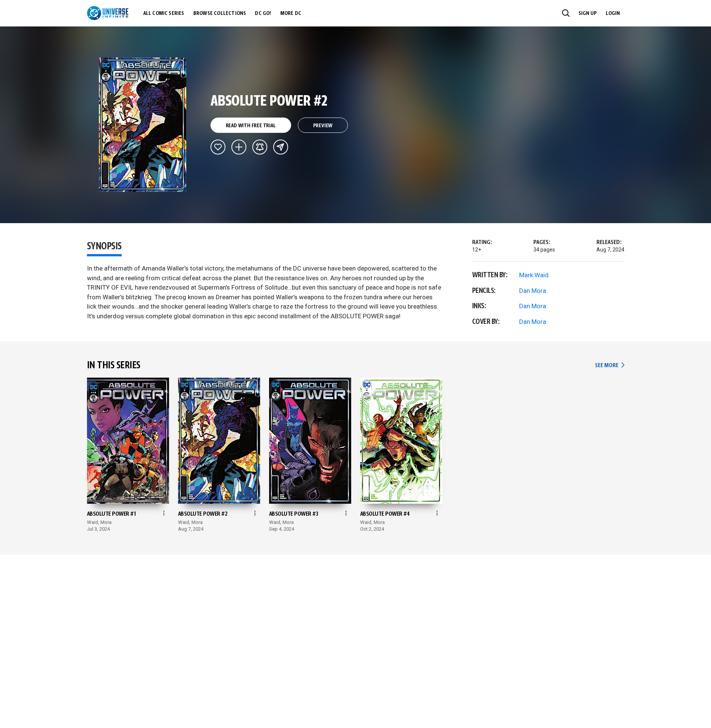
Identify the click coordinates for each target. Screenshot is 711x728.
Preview (323, 125)
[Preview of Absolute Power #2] (143, 124)
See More (609, 365)
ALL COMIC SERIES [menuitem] (163, 13)
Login (613, 13)
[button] (565, 13)
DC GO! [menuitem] (263, 13)
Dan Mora (532, 290)
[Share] (280, 147)
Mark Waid (534, 275)
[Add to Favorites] (218, 147)
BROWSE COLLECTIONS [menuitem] (219, 13)
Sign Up (588, 13)
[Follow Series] (259, 147)
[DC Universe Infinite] (107, 13)
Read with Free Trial (251, 125)
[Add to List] (238, 147)
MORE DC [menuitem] (290, 13)
